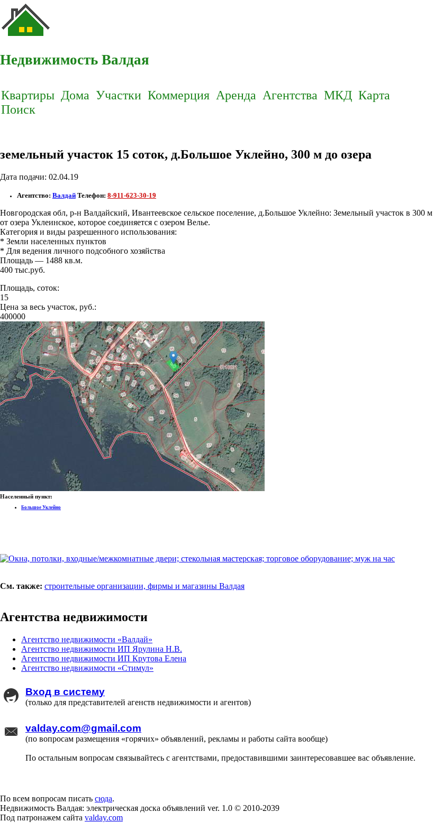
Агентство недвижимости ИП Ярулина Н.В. (101, 648)
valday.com (104, 817)
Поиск (18, 109)
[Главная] (26, 37)
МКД (338, 95)
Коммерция (179, 95)
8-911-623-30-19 (131, 195)
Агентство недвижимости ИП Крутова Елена (103, 658)
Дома (75, 95)
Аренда (236, 95)
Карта (374, 95)
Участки (118, 95)
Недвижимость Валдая (74, 60)
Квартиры (28, 95)
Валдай (64, 195)
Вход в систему (65, 691)
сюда (103, 798)
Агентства (290, 95)
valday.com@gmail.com (83, 728)
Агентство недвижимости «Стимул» (87, 667)
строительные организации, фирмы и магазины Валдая (144, 585)
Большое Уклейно (41, 507)
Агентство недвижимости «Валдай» (86, 639)
